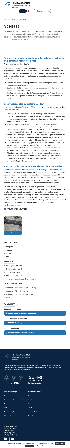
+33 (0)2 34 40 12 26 (11, 435)
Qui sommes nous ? (10, 396)
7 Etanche (7, 408)
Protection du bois (34, 416)
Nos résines (8, 404)
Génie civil (31, 404)
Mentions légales (9, 412)
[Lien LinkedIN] (6, 440)
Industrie (30, 408)
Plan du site (8, 416)
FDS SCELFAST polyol (15, 323)
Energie (30, 400)
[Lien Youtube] (13, 440)
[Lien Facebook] (9, 440)
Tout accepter (60, 443)
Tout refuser (30, 446)
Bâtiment (31, 396)
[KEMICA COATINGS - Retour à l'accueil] (35, 356)
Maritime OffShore (34, 412)
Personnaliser (40, 446)
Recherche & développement (13, 400)
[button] (49, 11)
